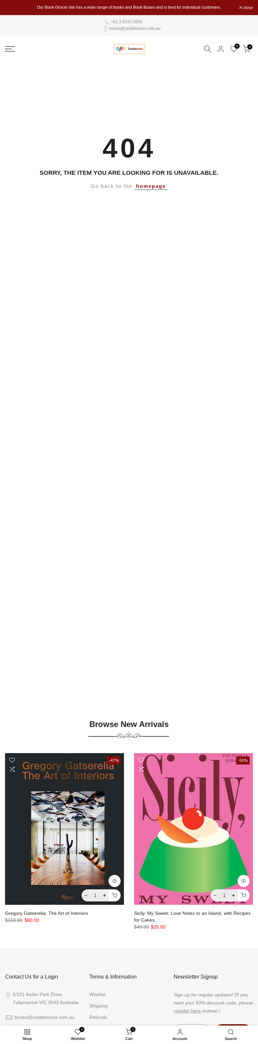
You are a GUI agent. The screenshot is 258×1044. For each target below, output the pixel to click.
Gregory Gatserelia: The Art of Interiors (46, 913)
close (13, 8)
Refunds (98, 1017)
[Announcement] (129, 7)
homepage (151, 186)
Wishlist (97, 994)
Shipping (98, 1005)
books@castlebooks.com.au (135, 28)
